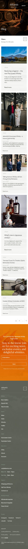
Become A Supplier (6, 503)
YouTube (9, 521)
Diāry (2, 450)
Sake (2, 419)
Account (3, 456)
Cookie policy (16, 531)
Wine (2, 415)
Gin (2, 429)
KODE (6, 538)
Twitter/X (18, 518)
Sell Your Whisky (6, 487)
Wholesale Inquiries (7, 499)
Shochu (3, 422)
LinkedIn (3, 521)
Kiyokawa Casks (6, 441)
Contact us (4, 491)
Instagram (4, 518)
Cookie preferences (6, 531)
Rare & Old (4, 403)
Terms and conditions (15, 534)
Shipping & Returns (7, 484)
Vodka (3, 425)
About (3, 453)
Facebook (11, 518)
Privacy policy (15, 368)
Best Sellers (4, 400)
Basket (24, 5)
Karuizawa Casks (6, 438)
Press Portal (4, 506)
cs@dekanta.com (6, 468)
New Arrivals (5, 407)
